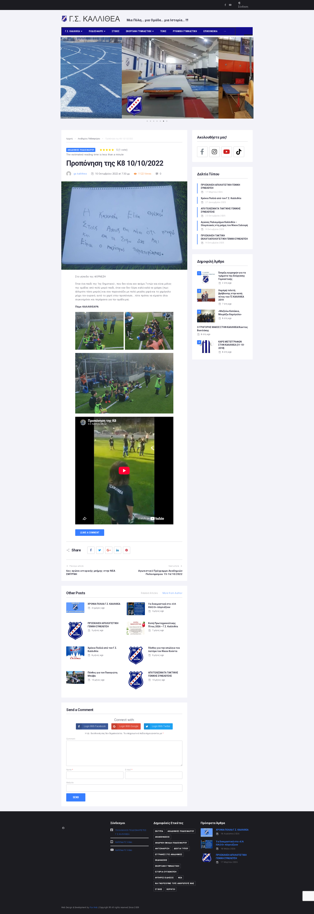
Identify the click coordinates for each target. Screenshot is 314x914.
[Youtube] (230, 5)
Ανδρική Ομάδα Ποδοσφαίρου (171, 843)
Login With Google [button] (128, 726)
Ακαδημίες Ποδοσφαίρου (89, 139)
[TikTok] (239, 152)
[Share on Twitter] (99, 550)
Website (69, 783)
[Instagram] (214, 152)
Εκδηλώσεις (161, 860)
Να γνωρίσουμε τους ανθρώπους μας (174, 883)
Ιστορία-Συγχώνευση (166, 871)
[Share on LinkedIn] (117, 550)
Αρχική (69, 139)
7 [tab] (166, 121)
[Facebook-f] (225, 5)
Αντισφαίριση (162, 848)
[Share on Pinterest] (126, 550)
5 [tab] (160, 121)
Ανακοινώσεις (162, 837)
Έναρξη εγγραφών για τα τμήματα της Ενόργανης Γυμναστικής (232, 275)
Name (69, 770)
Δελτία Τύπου (181, 848)
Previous (65, 78)
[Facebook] (202, 152)
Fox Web (94, 907)
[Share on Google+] (108, 550)
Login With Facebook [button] (94, 726)
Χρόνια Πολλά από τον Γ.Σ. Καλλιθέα (221, 198)
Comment (70, 739)
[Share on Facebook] (91, 550)
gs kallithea (80, 173)
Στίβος (158, 889)
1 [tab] (147, 121)
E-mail (128, 770)
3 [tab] (153, 121)
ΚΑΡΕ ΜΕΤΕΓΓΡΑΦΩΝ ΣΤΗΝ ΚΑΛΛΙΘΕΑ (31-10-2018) (231, 344)
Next (248, 78)
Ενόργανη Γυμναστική (167, 866)
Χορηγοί (170, 889)
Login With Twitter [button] (160, 726)
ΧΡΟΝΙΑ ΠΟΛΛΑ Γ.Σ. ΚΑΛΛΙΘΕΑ (104, 604)
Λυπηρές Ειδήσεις (164, 877)
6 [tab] (163, 121)
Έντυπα (159, 831)
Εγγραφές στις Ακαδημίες (168, 854)
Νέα (180, 877)
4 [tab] (157, 121)
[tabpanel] (157, 78)
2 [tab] (150, 121)
